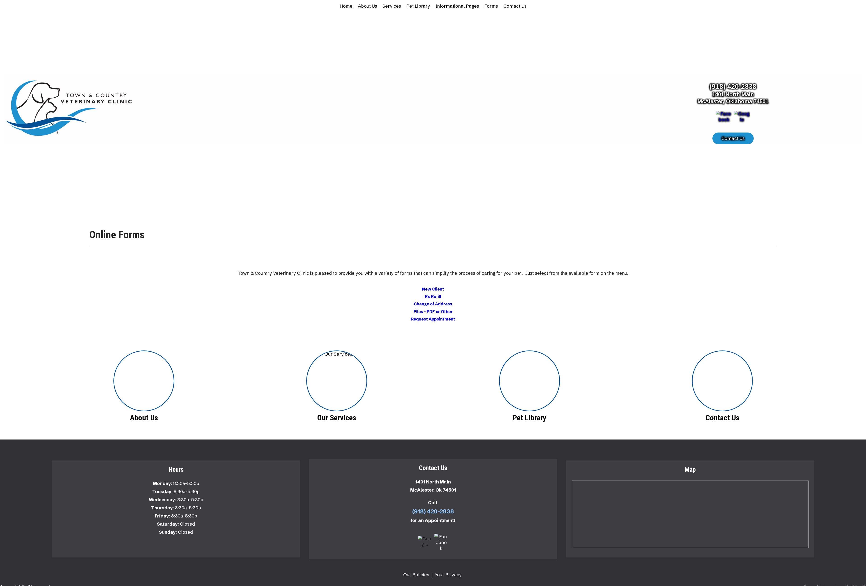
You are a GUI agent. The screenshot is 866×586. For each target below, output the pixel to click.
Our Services (336, 417)
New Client (433, 289)
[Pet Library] (529, 380)
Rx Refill (433, 296)
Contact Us (515, 6)
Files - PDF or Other (433, 311)
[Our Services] (336, 380)
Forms (491, 6)
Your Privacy (448, 574)
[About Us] (144, 380)
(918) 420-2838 (732, 86)
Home (346, 6)
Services (391, 6)
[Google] (742, 118)
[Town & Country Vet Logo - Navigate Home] (70, 108)
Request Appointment (433, 319)
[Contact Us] (722, 380)
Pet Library (418, 6)
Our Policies (416, 574)
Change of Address (433, 304)
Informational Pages (457, 6)
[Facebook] (724, 118)
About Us (367, 6)
